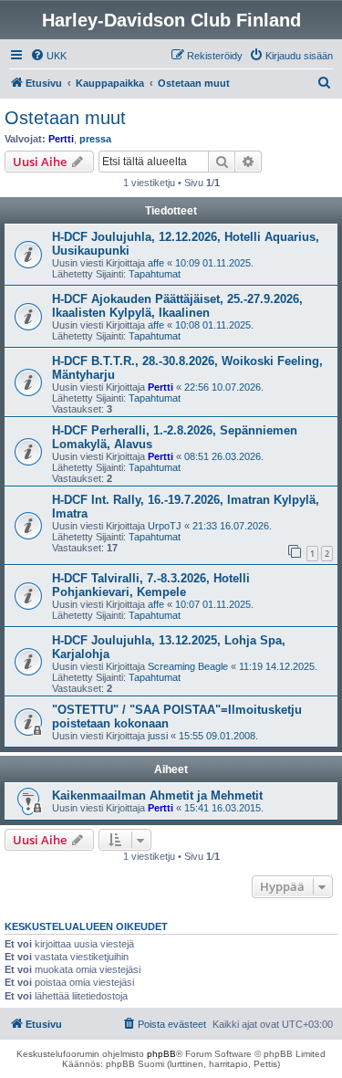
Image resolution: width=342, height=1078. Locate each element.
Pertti (61, 138)
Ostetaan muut (65, 118)
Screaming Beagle (188, 666)
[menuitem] (48, 56)
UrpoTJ (164, 525)
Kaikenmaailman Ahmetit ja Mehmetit (157, 795)
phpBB (161, 1054)
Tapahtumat (155, 273)
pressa (95, 138)
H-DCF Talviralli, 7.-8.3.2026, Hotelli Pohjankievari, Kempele (151, 585)
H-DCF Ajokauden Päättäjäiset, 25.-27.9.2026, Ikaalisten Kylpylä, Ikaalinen (177, 305)
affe (156, 262)
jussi (158, 735)
